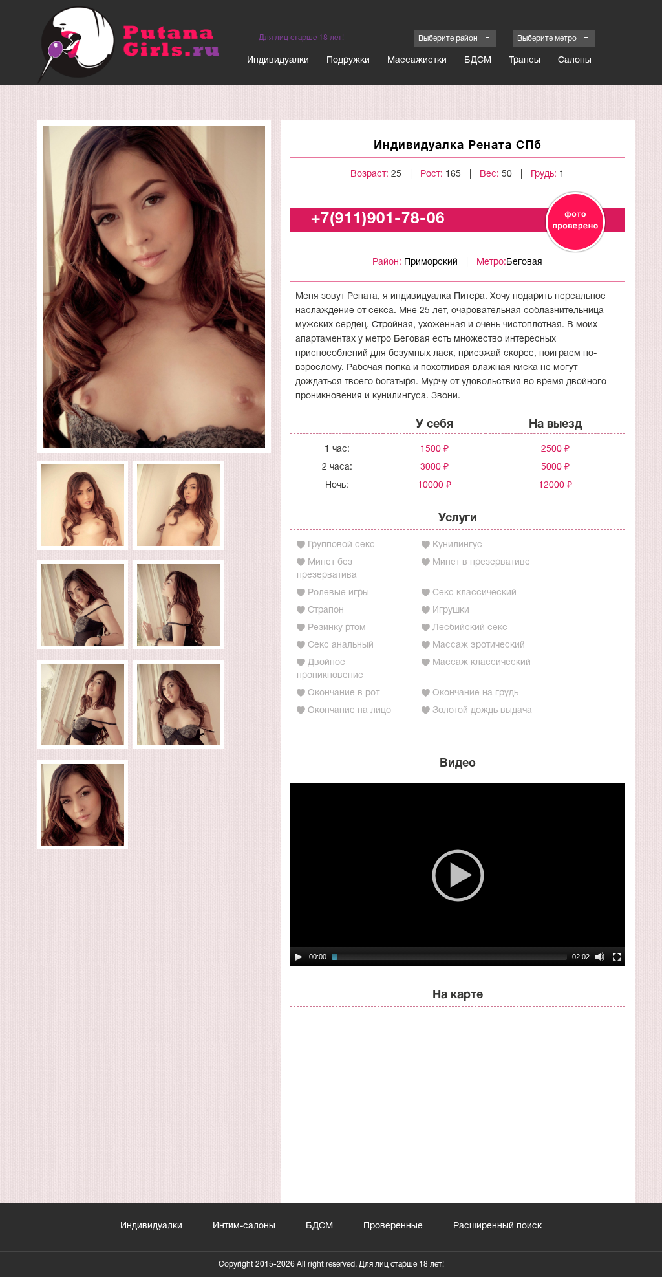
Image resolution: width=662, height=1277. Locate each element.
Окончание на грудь (475, 693)
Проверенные (393, 1226)
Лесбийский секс (469, 628)
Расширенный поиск (497, 1226)
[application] (457, 874)
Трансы (524, 60)
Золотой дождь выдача (482, 710)
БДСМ (477, 60)
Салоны (575, 60)
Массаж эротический (478, 645)
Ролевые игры (338, 593)
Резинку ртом (337, 628)
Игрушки (450, 610)
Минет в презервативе (481, 562)
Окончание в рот (343, 693)
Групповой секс (341, 545)
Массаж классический (481, 663)
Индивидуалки (278, 60)
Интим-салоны (244, 1226)
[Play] (299, 957)
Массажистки (417, 60)
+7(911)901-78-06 (378, 219)
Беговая (524, 262)
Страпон (326, 610)
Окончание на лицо (349, 710)
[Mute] (600, 957)
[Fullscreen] (617, 957)
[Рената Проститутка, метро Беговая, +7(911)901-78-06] (154, 286)
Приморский (431, 262)
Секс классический (474, 593)
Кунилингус (457, 545)
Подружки (348, 60)
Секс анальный (341, 645)
